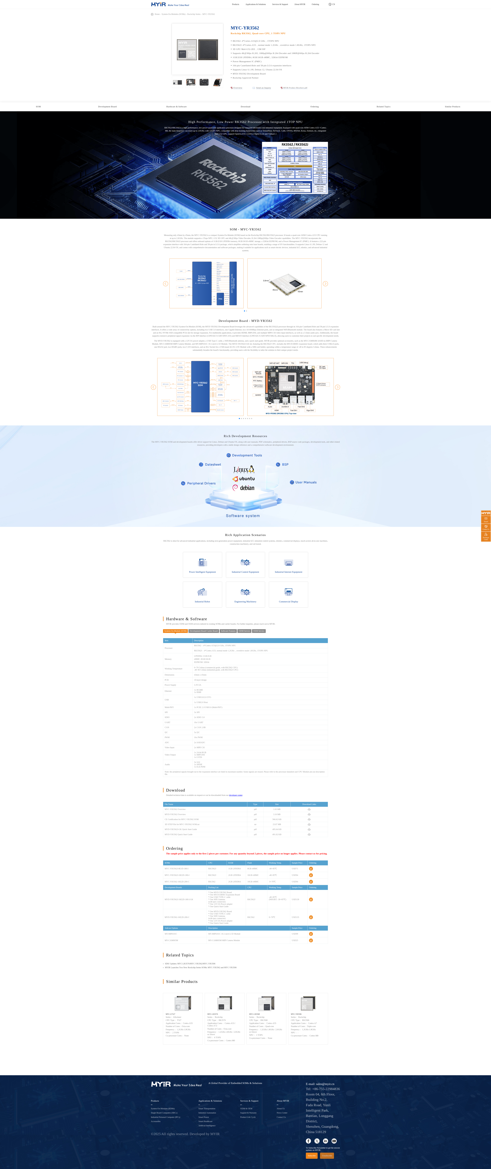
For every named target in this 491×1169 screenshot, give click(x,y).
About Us (281, 1108)
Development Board (107, 107)
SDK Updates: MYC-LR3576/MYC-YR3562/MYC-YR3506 (190, 964)
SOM (38, 107)
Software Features (228, 631)
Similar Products (452, 107)
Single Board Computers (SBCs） (165, 1113)
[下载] (309, 809)
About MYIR (299, 4)
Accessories (155, 1121)
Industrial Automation (207, 1113)
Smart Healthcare (205, 1121)
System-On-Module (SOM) (175, 631)
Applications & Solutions (256, 4)
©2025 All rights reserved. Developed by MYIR (185, 1134)
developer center (235, 795)
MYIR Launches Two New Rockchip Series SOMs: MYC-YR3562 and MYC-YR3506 (201, 967)
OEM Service (258, 631)
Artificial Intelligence (206, 1125)
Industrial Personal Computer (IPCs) (165, 1117)
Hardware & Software (176, 107)
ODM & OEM (246, 1108)
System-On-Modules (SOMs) (163, 1108)
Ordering (315, 4)
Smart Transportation (206, 1108)
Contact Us (281, 1117)
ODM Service (244, 631)
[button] (244, 310)
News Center (282, 1113)
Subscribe (312, 1156)
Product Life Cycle (248, 1117)
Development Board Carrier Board (204, 631)
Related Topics (383, 107)
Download (245, 107)
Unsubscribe (327, 1156)
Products (235, 4)
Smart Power (203, 1117)
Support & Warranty (248, 1113)
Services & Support (280, 4)
